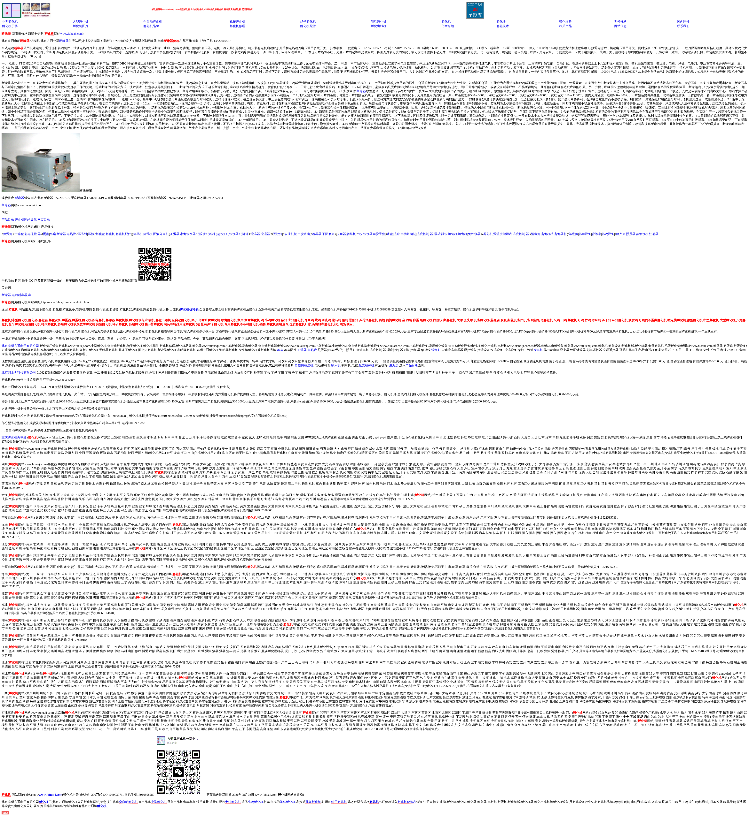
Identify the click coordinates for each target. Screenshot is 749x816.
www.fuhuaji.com (71, 33)
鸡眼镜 (201, 234)
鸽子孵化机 (308, 21)
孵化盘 (100, 234)
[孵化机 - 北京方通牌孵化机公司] (26, 17)
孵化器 (501, 21)
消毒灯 (535, 234)
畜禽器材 (560, 234)
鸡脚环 (243, 234)
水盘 (390, 234)
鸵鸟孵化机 (378, 21)
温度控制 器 (521, 234)
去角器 (341, 234)
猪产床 (621, 234)
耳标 (91, 234)
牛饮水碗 (303, 234)
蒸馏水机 (642, 234)
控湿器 (265, 234)
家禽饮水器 (188, 234)
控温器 (255, 234)
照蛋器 (630, 234)
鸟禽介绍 (447, 26)
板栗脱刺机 (366, 365)
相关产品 (565, 26)
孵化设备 (565, 21)
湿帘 (397, 234)
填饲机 (452, 234)
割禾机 (148, 234)
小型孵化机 (10, 21)
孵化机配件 (308, 26)
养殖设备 (585, 234)
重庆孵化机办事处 (14, 437)
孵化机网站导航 (26, 219)
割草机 (138, 234)
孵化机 (446, 21)
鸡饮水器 (232, 234)
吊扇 (53, 234)
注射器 (653, 234)
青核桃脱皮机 (304, 365)
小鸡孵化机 (255, 802)
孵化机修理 (237, 26)
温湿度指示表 (502, 234)
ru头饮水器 (365, 234)
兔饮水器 (474, 234)
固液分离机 (161, 234)
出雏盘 (19, 234)
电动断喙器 (19, 295)
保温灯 (7, 234)
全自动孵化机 (152, 21)
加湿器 (174, 234)
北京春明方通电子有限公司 (20, 345)
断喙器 (64, 40)
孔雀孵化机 (237, 21)
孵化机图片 (80, 26)
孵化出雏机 (378, 26)
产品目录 (8, 219)
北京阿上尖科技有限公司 (19, 372)
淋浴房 (393, 365)
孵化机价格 (10, 26)
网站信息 (620, 26)
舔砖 (437, 234)
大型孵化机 (80, 21)
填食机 (462, 234)
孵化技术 (502, 26)
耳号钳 (82, 234)
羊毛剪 (573, 234)
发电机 (538, 350)
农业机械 (290, 234)
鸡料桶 (211, 234)
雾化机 (488, 234)
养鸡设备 (608, 234)
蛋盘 (46, 234)
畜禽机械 (547, 234)
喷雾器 (316, 234)
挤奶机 (220, 234)
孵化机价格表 (407, 802)
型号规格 (620, 21)
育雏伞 (596, 234)
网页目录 (43, 219)
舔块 (444, 234)
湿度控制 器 (425, 234)
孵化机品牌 (151, 26)
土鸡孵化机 (233, 802)
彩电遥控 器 (32, 234)
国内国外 (683, 21)
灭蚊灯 (277, 234)
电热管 (71, 234)
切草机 (351, 234)
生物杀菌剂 (408, 234)
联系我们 (683, 26)
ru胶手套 (379, 234)
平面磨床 (328, 234)
